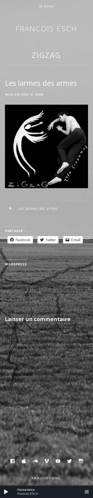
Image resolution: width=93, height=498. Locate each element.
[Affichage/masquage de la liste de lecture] (87, 492)
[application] (46, 492)
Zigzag (46, 55)
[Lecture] (6, 492)
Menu (49, 6)
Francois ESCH (46, 28)
